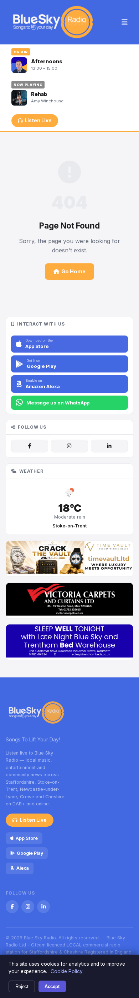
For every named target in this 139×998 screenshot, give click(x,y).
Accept (52, 986)
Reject (22, 986)
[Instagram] (69, 446)
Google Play (30, 853)
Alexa (22, 868)
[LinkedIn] (109, 446)
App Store (27, 838)
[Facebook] (29, 446)
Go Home (73, 271)
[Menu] (124, 22)
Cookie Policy (67, 971)
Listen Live (38, 120)
